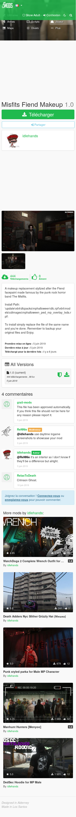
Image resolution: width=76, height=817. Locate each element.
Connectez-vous (48, 496)
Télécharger (40, 114)
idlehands (30, 135)
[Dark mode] (65, 15)
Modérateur (35, 429)
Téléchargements (19, 279)
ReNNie (22, 429)
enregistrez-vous (16, 500)
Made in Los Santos (14, 807)
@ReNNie (23, 457)
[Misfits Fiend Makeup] (38, 231)
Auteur (36, 452)
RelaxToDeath (26, 475)
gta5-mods (24, 402)
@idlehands (25, 434)
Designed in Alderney (15, 803)
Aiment (42, 279)
